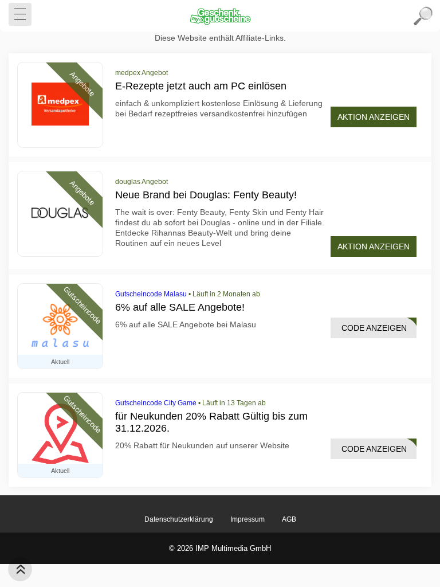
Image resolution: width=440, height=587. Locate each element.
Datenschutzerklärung (178, 519)
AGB (289, 519)
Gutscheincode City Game (156, 403)
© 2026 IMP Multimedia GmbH (220, 548)
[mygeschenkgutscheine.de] (220, 16)
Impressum (247, 519)
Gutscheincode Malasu (151, 294)
